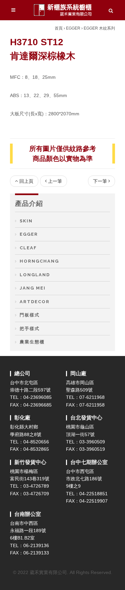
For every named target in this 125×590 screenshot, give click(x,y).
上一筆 (55, 181)
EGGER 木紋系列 (99, 28)
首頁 (59, 28)
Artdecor (35, 301)
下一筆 (100, 181)
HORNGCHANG (39, 261)
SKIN (26, 220)
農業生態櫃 (32, 341)
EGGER (73, 28)
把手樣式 (30, 328)
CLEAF (28, 247)
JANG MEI (33, 288)
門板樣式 (30, 314)
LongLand (35, 274)
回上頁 (26, 181)
